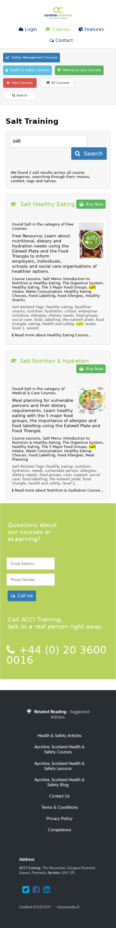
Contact (63, 40)
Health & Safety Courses (28, 70)
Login (30, 29)
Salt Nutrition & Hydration (54, 361)
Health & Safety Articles (59, 736)
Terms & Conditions (59, 807)
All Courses (59, 83)
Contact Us (59, 796)
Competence (59, 830)
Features (93, 29)
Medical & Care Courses (81, 70)
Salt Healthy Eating (47, 204)
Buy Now (93, 204)
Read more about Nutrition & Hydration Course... (58, 490)
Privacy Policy (59, 819)
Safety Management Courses (33, 57)
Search (21, 95)
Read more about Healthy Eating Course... (52, 335)
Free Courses (21, 83)
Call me (24, 595)
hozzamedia (66, 907)
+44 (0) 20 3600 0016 (56, 655)
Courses (60, 29)
